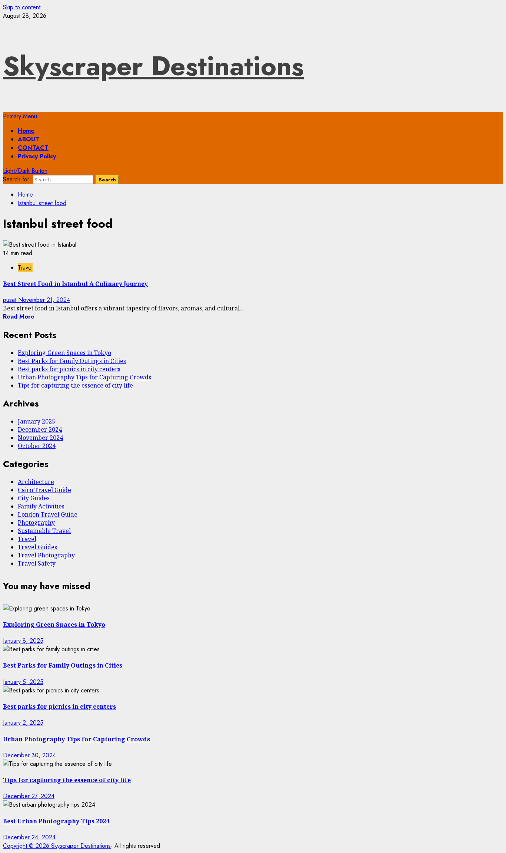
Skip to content (21, 7)
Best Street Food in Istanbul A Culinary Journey (75, 284)
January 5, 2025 (23, 682)
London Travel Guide (47, 514)
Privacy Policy (37, 156)
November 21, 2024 (44, 300)
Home (26, 130)
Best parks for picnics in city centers (69, 369)
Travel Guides (37, 547)
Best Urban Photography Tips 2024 (56, 821)
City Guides (34, 498)
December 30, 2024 (29, 755)
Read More (18, 316)
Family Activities (41, 506)
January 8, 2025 (23, 640)
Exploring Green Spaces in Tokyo (64, 353)
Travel (25, 267)
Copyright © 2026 (27, 846)
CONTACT (33, 148)
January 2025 (36, 421)
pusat (10, 300)
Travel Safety (37, 563)
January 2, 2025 (23, 722)
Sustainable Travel (44, 531)
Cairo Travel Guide (44, 490)
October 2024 (37, 446)
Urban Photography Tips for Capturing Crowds (84, 377)
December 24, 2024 (29, 837)
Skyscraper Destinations (153, 66)
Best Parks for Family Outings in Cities (72, 361)
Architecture (36, 482)
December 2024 (40, 429)
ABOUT (28, 139)
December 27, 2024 (28, 796)
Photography (36, 522)
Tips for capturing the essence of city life (75, 385)
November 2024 (40, 438)
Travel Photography (46, 555)
